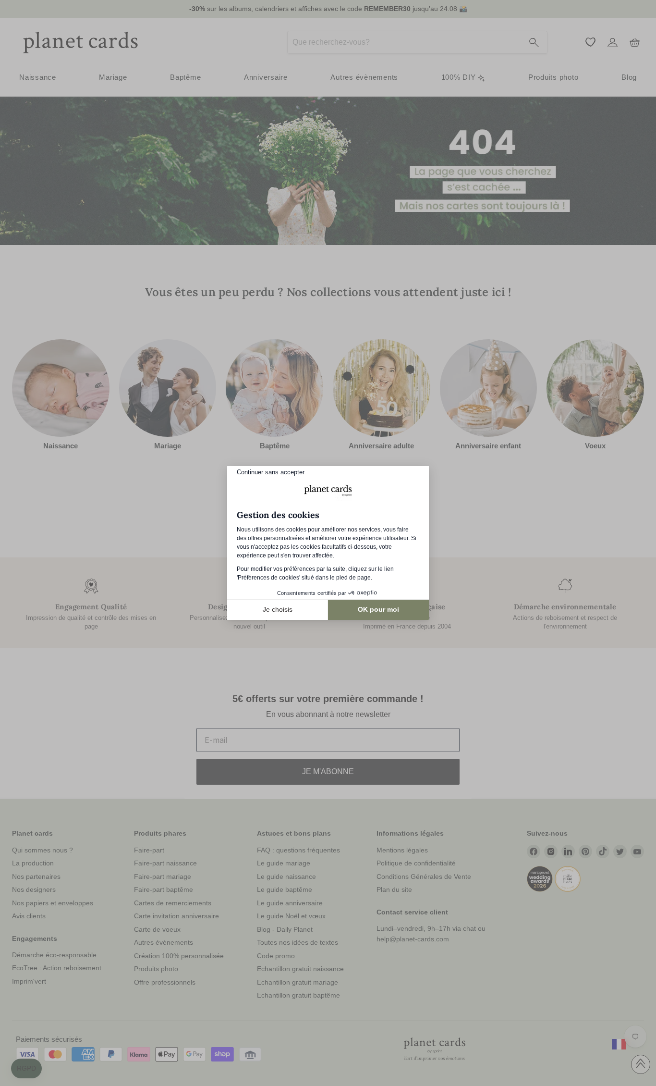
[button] (26, 1069)
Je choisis (277, 609)
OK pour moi (378, 609)
